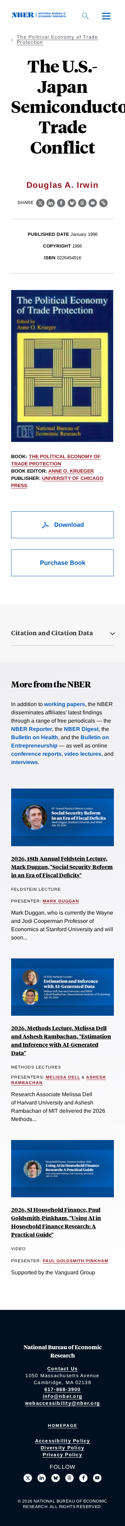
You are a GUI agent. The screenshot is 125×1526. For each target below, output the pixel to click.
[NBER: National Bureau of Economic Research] (40, 16)
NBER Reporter (31, 729)
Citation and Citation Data (52, 633)
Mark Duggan (61, 901)
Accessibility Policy (62, 1440)
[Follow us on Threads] (69, 1478)
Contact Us (62, 1368)
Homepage (62, 1425)
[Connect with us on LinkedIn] (42, 1478)
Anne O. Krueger (71, 471)
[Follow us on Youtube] (97, 1478)
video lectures (82, 754)
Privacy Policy (62, 1454)
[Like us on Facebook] (83, 1478)
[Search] (85, 15)
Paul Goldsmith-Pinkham (75, 1260)
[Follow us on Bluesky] (55, 1478)
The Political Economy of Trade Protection (57, 39)
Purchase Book (62, 562)
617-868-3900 (62, 1389)
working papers (64, 704)
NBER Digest (81, 729)
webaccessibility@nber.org (62, 1403)
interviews (24, 762)
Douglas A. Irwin (62, 185)
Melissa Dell (63, 1077)
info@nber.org (62, 1396)
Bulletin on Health (34, 737)
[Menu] (106, 15)
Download (68, 524)
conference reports (36, 754)
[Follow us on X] (28, 1478)
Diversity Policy (62, 1447)
